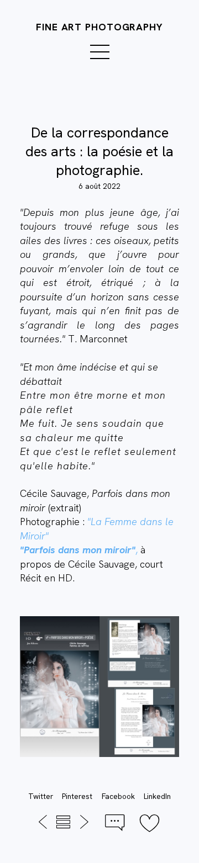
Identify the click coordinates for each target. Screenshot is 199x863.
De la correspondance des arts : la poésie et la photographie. (99, 151)
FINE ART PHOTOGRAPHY (99, 27)
